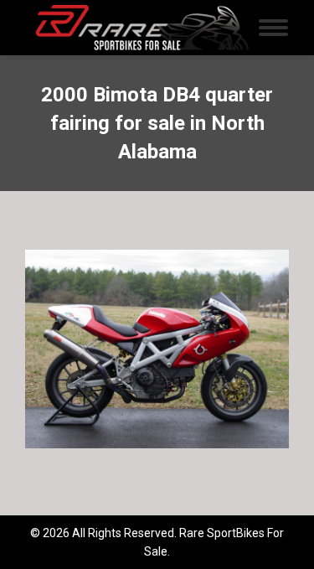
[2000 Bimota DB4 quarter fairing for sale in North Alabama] (157, 348)
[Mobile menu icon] (273, 27)
